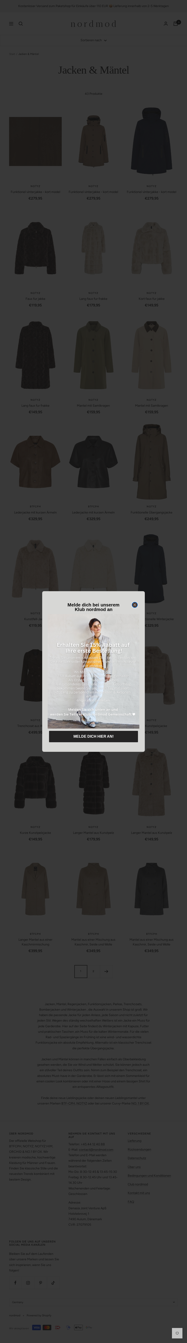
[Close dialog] (135, 605)
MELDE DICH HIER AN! (93, 736)
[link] (93, 671)
